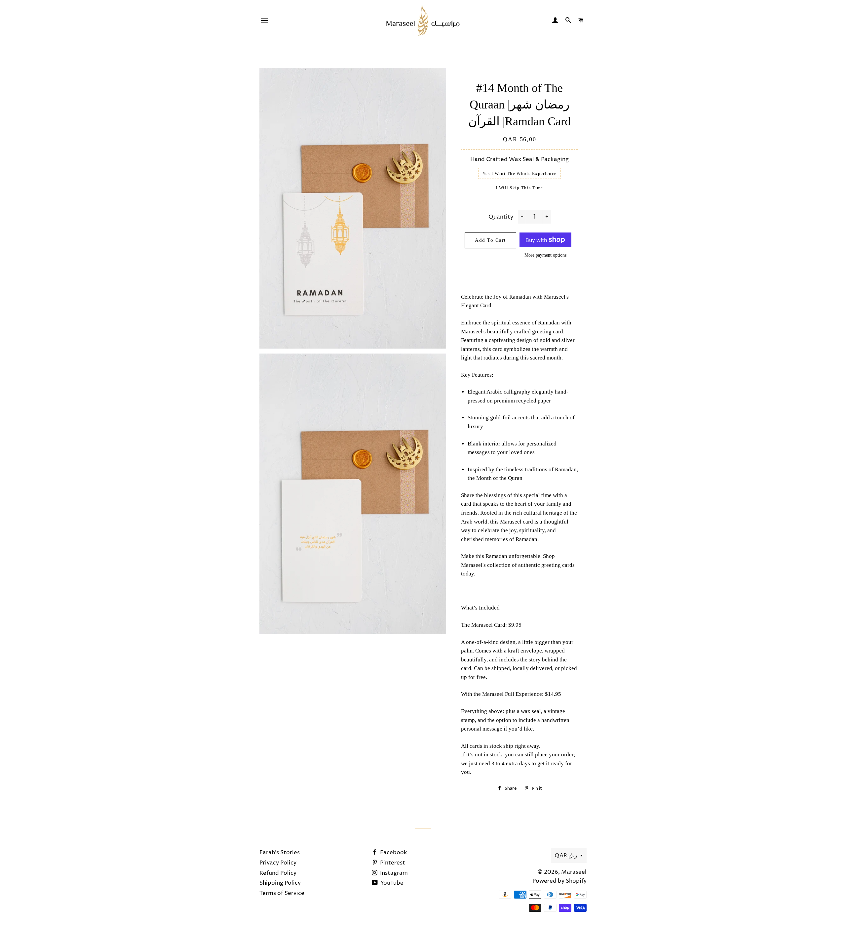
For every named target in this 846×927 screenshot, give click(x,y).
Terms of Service (281, 893)
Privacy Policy (277, 863)
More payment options (545, 255)
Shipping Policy (280, 883)
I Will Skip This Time (519, 187)
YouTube (391, 883)
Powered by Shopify (559, 881)
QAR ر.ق (566, 856)
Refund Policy (277, 873)
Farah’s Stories (279, 853)
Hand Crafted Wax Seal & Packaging (519, 159)
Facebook (393, 853)
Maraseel (574, 872)
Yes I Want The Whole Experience (519, 173)
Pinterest (392, 863)
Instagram (393, 873)
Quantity (500, 217)
